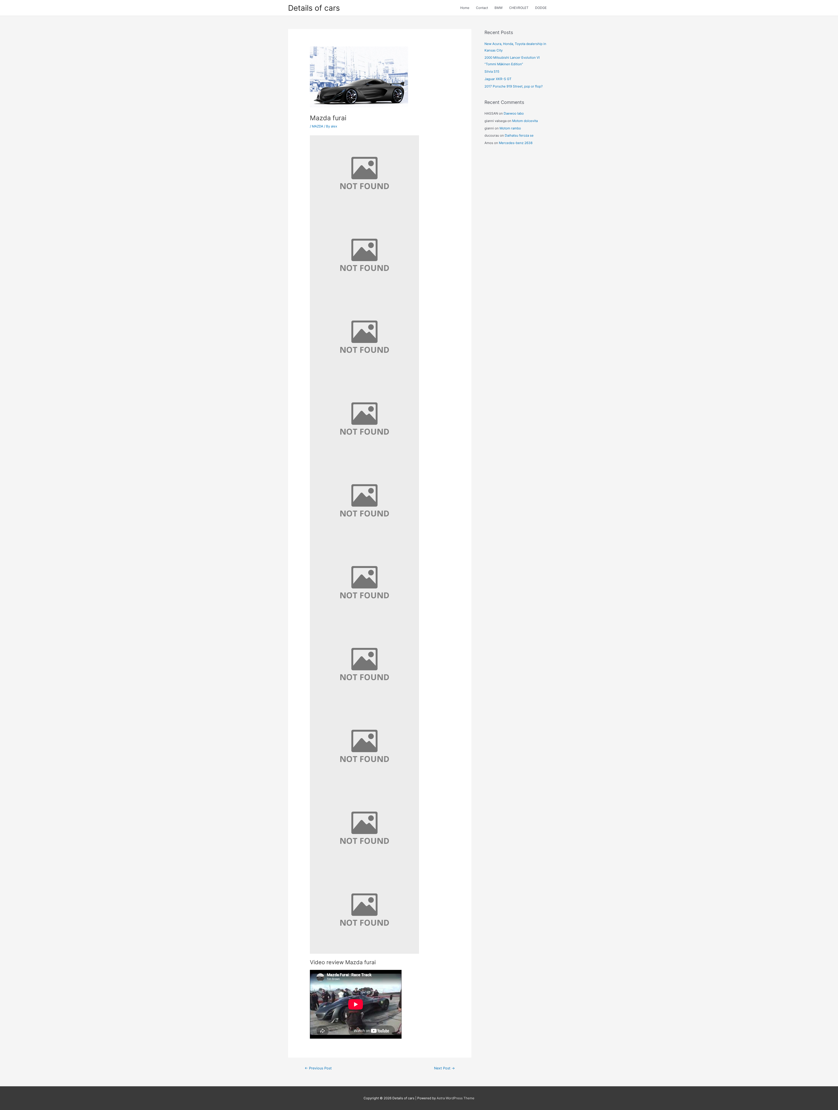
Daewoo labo (514, 113)
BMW (499, 8)
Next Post (444, 1068)
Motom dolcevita (525, 121)
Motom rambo (510, 128)
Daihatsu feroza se (519, 135)
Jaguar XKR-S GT (498, 79)
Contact (482, 8)
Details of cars (314, 7)
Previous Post (318, 1068)
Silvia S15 (491, 71)
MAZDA (317, 126)
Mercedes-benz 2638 (515, 143)
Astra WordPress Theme (455, 1098)
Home (464, 8)
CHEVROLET (519, 8)
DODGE (541, 8)
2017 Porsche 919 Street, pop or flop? (513, 86)
